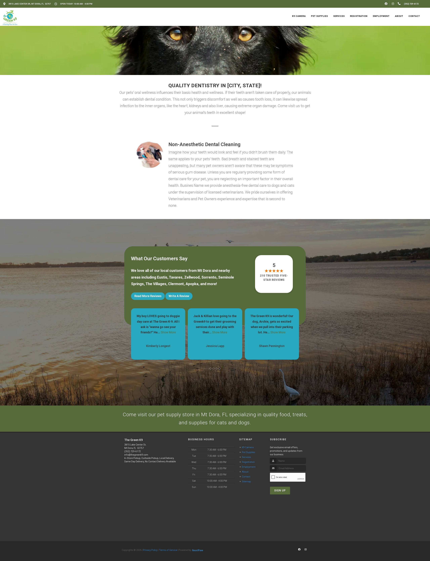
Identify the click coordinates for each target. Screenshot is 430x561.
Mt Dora (204, 270)
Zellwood (192, 277)
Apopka (192, 284)
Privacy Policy (150, 550)
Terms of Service (168, 550)
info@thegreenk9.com (136, 454)
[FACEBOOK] (386, 4)
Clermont (176, 284)
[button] (210, 368)
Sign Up (280, 490)
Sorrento (208, 277)
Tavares (175, 277)
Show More (162, 332)
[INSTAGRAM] (393, 4)
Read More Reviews (147, 296)
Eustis (162, 277)
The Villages (156, 284)
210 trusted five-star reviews (274, 277)
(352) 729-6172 (132, 451)
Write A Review (179, 296)
